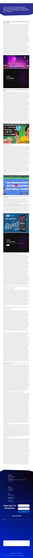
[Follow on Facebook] (10, 549)
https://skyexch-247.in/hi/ (10, 96)
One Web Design (21, 555)
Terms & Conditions (19, 553)
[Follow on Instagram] (22, 549)
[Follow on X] (13, 549)
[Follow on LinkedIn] (16, 549)
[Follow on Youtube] (19, 549)
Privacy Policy (13, 553)
